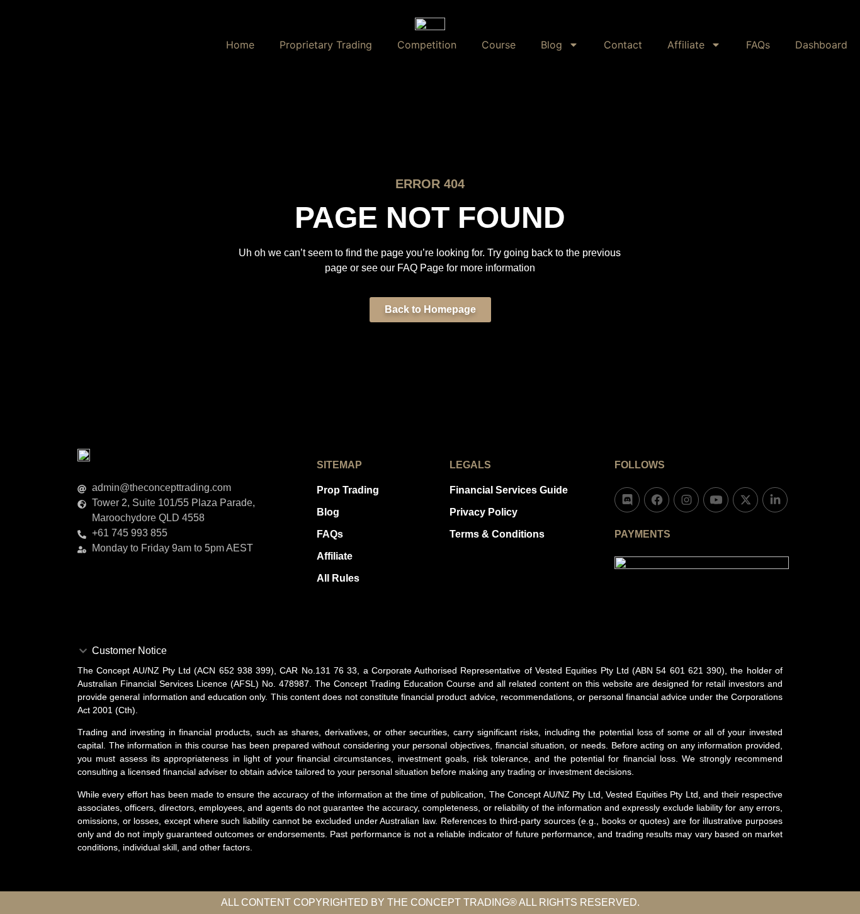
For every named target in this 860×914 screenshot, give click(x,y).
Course (499, 44)
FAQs (758, 44)
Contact (623, 44)
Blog (551, 44)
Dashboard (821, 44)
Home (240, 44)
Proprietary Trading (326, 44)
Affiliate (685, 44)
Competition (426, 44)
